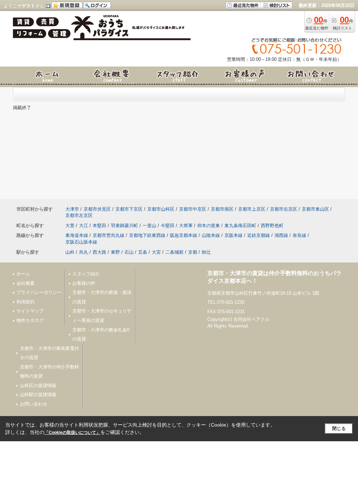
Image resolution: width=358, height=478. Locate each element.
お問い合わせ (33, 404)
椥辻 (206, 252)
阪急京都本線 (183, 235)
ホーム (23, 273)
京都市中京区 (192, 209)
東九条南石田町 (240, 225)
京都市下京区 (129, 209)
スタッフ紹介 (86, 273)
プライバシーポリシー (39, 292)
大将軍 (186, 225)
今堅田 (167, 225)
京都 (192, 252)
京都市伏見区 (97, 209)
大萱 (69, 225)
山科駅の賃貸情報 (38, 394)
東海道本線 (76, 235)
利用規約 (25, 301)
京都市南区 (222, 209)
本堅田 (99, 225)
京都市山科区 (160, 209)
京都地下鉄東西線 (147, 235)
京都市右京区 (283, 209)
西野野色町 (272, 225)
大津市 (72, 209)
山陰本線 (211, 235)
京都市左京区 (79, 215)
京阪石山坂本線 (81, 242)
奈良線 (299, 235)
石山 (129, 252)
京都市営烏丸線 (108, 235)
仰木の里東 (208, 225)
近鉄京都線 (258, 235)
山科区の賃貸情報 (38, 385)
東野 (115, 252)
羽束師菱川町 (124, 225)
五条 (142, 252)
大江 (83, 225)
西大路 (99, 252)
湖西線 (281, 235)
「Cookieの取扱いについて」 (72, 432)
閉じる (339, 428)
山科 (69, 252)
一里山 (149, 225)
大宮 (156, 252)
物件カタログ (30, 320)
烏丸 (83, 252)
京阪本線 (233, 235)
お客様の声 (83, 283)
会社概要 (25, 283)
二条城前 (174, 252)
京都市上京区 (251, 209)
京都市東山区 (315, 209)
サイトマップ (30, 311)
